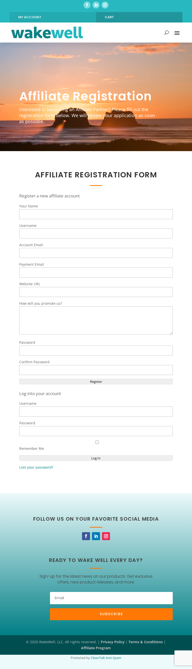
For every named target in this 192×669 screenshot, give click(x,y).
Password (27, 342)
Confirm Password (34, 362)
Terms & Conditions (145, 641)
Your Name (28, 206)
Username (27, 225)
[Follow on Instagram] (105, 5)
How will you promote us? (40, 303)
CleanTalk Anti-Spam (106, 657)
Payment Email (31, 264)
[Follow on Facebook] (87, 5)
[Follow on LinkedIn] (96, 5)
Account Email (31, 244)
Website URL (29, 283)
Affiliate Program (96, 647)
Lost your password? (36, 467)
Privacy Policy (112, 641)
